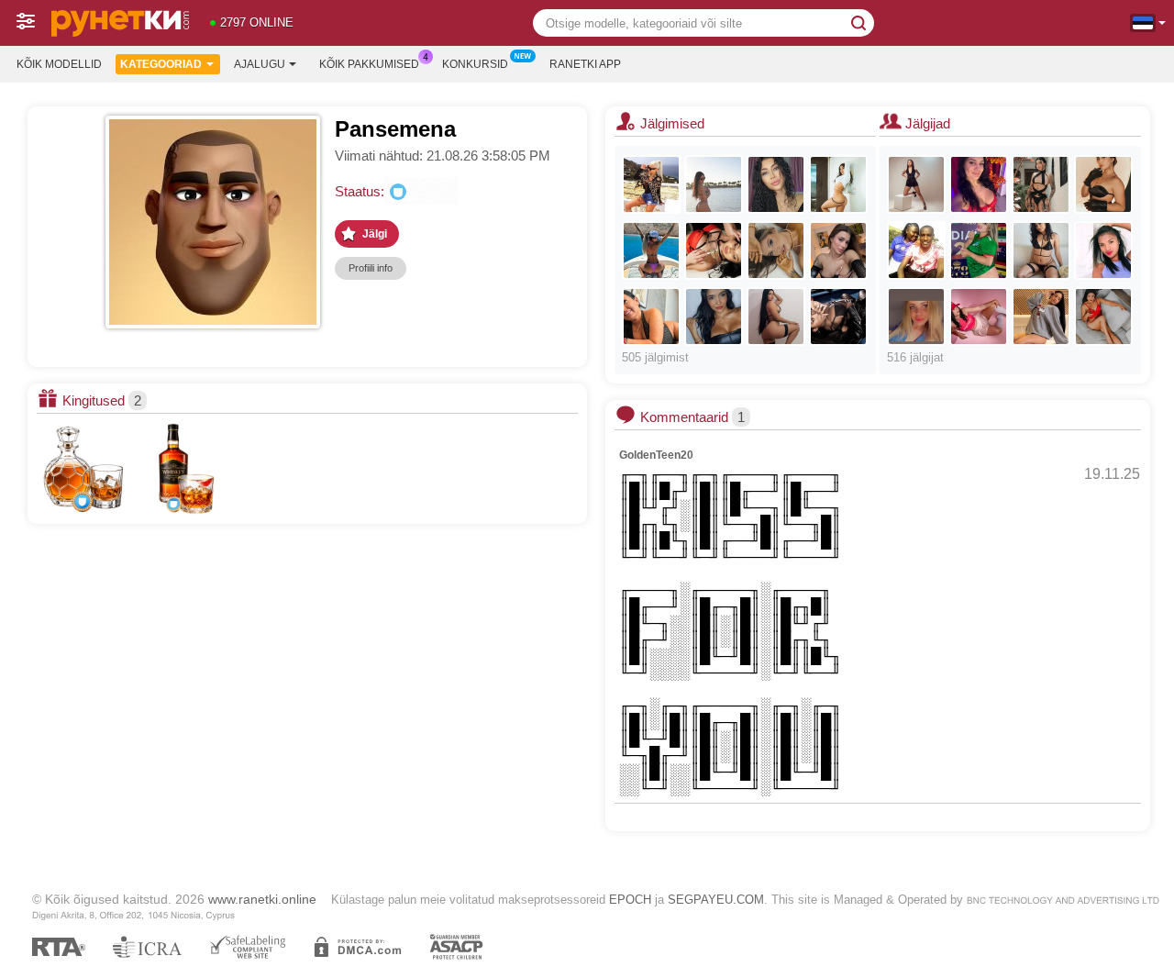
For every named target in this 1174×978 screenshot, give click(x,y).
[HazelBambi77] (713, 250)
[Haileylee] (978, 316)
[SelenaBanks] (916, 316)
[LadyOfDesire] (713, 184)
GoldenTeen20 (656, 455)
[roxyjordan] (838, 316)
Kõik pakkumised (369, 64)
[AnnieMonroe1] (1103, 184)
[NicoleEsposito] (916, 184)
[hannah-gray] (1103, 316)
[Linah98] (1103, 250)
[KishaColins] (713, 316)
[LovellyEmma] (651, 250)
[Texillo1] (916, 250)
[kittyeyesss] (1041, 316)
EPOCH (630, 899)
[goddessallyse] (651, 316)
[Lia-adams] (978, 250)
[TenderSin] (978, 184)
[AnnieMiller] (838, 184)
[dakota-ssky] (1041, 250)
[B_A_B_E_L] (776, 184)
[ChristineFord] (1041, 184)
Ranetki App (585, 64)
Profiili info (371, 267)
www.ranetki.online (262, 899)
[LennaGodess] (838, 250)
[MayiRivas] (776, 316)
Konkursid (475, 64)
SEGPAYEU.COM (716, 899)
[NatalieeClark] (776, 250)
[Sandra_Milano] (651, 184)
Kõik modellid (59, 64)
